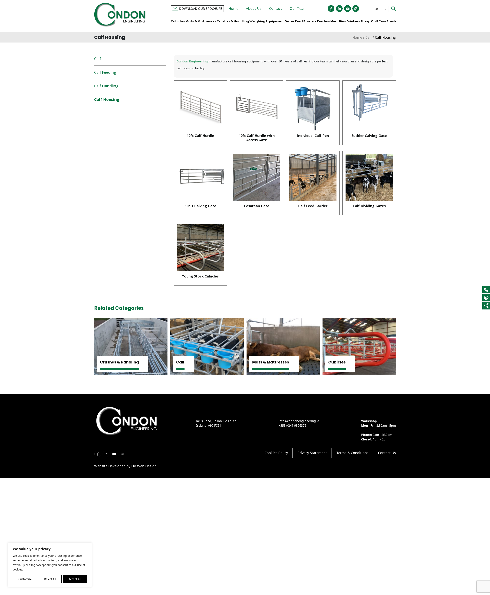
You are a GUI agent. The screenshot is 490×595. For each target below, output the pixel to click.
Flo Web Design (144, 466)
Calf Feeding (105, 72)
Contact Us (387, 452)
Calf (374, 21)
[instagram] (355, 8)
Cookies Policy (276, 452)
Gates (289, 21)
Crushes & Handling (233, 21)
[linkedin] (339, 8)
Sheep (365, 21)
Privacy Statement (312, 452)
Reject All (50, 579)
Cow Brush (387, 21)
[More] (486, 305)
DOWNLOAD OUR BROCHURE (200, 9)
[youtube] (347, 8)
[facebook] (331, 8)
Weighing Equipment (266, 21)
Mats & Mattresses (200, 21)
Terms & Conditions (352, 452)
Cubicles (178, 21)
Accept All (75, 579)
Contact (275, 8)
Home (233, 8)
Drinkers (353, 21)
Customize (25, 579)
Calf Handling (106, 85)
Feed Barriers (305, 21)
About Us (253, 8)
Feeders (323, 21)
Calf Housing (106, 99)
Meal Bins (338, 21)
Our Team (298, 8)
